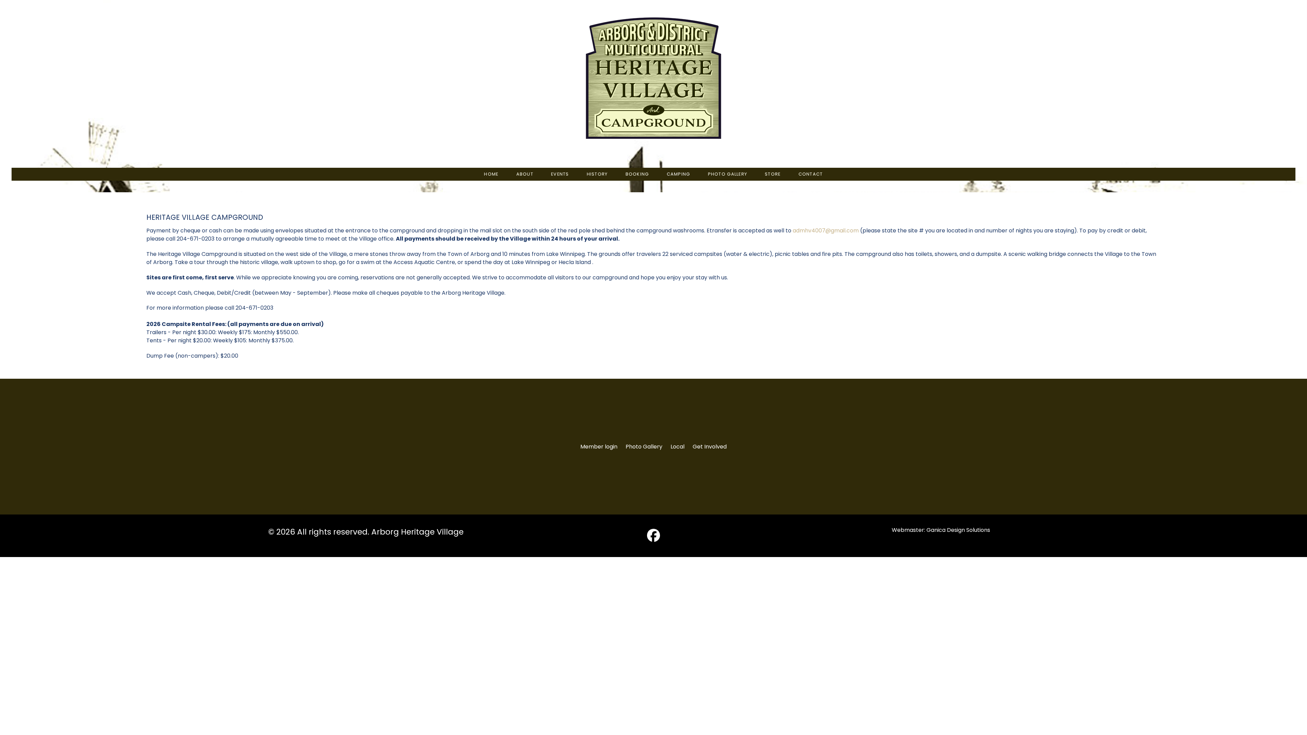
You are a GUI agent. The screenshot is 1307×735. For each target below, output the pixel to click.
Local (677, 447)
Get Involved (710, 447)
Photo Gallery (644, 447)
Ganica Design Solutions (958, 530)
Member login (598, 447)
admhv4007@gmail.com (826, 230)
